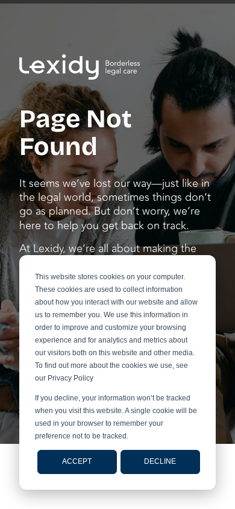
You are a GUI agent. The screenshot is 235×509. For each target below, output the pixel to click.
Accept (77, 461)
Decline (160, 461)
